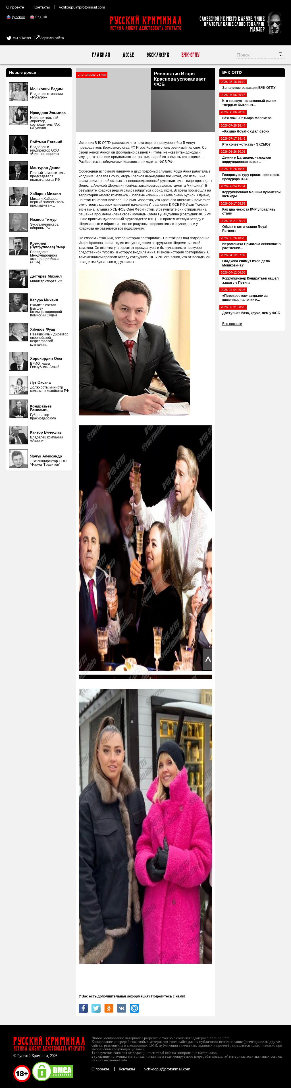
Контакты (41, 7)
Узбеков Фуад (42, 329)
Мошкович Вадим (46, 89)
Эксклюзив (157, 55)
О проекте (15, 7)
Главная (101, 55)
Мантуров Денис (45, 168)
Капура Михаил (44, 300)
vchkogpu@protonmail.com (82, 7)
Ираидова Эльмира (48, 113)
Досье (128, 55)
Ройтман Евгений (46, 142)
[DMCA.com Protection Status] (52, 1081)
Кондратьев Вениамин (41, 408)
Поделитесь (161, 996)
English (41, 17)
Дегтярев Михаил (46, 276)
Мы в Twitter (21, 38)
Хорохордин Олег (46, 358)
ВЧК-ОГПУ (190, 55)
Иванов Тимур (43, 219)
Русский (18, 17)
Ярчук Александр (46, 456)
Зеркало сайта (52, 38)
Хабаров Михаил (45, 194)
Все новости (232, 324)
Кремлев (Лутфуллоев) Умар (47, 245)
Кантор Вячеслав (46, 432)
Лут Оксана (40, 382)
